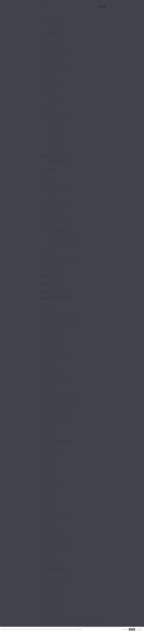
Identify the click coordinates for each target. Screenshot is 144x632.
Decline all (139, 629)
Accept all (132, 629)
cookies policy (79, 629)
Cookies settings (124, 629)
